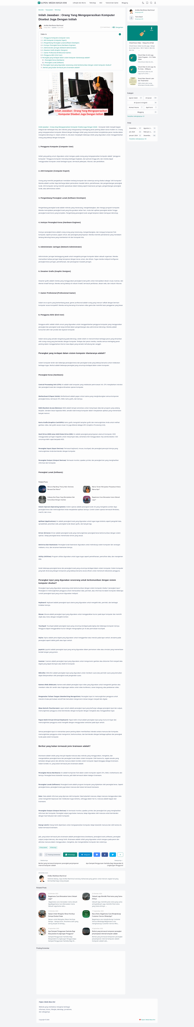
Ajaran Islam (133, 98)
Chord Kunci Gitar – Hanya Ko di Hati (141, 43)
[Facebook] (105, 854)
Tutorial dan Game (112, 3)
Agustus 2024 (148, 128)
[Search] (151, 3)
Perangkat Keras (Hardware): (54, 60)
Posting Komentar (54, 855)
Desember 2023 (148, 135)
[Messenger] (97, 854)
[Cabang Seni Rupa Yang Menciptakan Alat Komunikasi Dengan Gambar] (42, 503)
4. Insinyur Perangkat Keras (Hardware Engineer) (59, 45)
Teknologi (92, 3)
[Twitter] (112, 854)
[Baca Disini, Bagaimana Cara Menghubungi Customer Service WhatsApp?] (86, 917)
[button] (117, 27)
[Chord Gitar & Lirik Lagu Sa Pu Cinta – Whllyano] (133, 73)
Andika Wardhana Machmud (57, 876)
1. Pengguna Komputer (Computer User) (56, 38)
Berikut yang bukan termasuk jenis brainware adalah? (61, 67)
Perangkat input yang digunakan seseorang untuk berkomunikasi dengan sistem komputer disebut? (77, 65)
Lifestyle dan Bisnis (79, 3)
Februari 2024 (148, 132)
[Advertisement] (142, 176)
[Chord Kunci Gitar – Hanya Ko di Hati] (142, 40)
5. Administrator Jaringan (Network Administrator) (59, 48)
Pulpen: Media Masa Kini (52, 3)
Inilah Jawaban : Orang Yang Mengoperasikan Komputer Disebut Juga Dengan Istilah (67, 127)
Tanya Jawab (44, 847)
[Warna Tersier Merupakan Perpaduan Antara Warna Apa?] (87, 492)
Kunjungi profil (139, 12)
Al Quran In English (140, 103)
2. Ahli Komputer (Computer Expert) (54, 40)
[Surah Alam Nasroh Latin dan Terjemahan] (133, 84)
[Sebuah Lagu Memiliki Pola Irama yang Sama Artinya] (86, 900)
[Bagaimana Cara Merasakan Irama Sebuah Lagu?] (87, 503)
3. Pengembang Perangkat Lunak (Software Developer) (60, 43)
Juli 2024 (132, 132)
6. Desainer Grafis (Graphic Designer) (54, 50)
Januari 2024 (133, 135)
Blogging (125, 3)
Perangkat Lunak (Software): (54, 63)
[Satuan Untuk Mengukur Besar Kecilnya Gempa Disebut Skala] (42, 917)
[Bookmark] (41, 855)
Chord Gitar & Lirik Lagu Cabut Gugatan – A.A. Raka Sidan (147, 57)
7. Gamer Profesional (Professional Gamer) (56, 53)
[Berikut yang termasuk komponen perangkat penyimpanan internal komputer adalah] (86, 935)
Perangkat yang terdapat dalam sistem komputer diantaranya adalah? (66, 58)
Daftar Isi (44, 34)
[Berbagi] (120, 854)
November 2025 (133, 128)
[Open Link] (155, 3)
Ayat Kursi (149, 107)
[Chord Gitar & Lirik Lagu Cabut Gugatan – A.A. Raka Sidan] (133, 61)
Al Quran (149, 98)
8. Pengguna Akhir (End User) (52, 55)
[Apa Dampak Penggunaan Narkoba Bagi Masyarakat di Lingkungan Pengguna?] (42, 935)
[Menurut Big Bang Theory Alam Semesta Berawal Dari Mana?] (42, 492)
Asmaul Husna (134, 107)
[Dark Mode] (143, 3)
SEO (100, 3)
